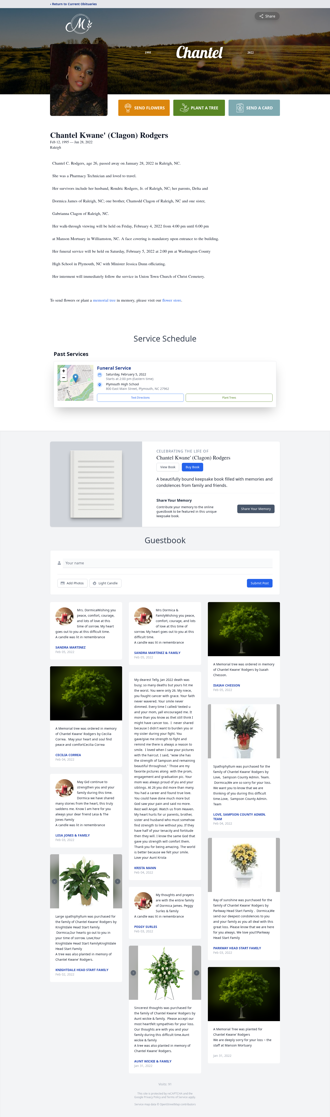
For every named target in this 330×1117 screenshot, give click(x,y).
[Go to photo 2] (87, 906)
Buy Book (192, 467)
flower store (171, 300)
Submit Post (260, 583)
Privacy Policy (152, 1097)
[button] (75, 378)
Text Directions (140, 398)
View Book (167, 467)
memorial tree (104, 300)
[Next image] (117, 881)
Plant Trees (229, 398)
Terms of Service (177, 1097)
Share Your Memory (256, 509)
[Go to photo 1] (85, 906)
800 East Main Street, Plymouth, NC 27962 (137, 388)
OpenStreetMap (170, 1104)
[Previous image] (54, 881)
